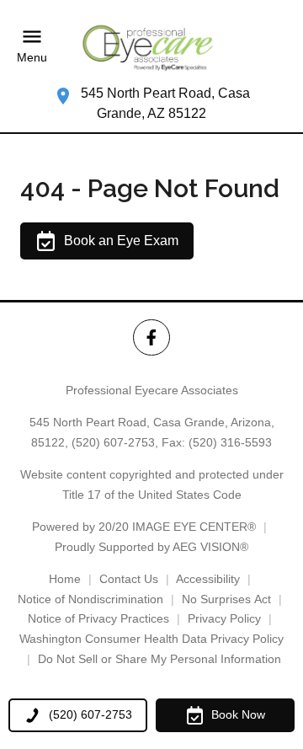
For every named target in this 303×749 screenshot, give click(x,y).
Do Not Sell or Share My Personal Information (159, 659)
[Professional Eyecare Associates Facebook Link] (151, 337)
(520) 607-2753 (113, 442)
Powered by (144, 526)
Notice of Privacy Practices (98, 618)
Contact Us (128, 579)
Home (65, 579)
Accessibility (208, 579)
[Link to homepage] (151, 46)
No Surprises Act (226, 599)
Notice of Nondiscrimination (90, 599)
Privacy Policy (224, 618)
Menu (32, 58)
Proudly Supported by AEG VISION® (151, 547)
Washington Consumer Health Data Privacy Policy (151, 638)
